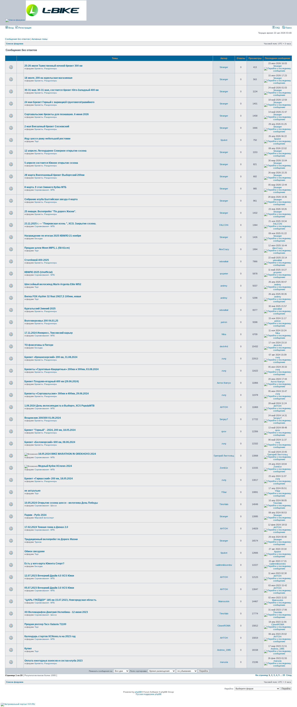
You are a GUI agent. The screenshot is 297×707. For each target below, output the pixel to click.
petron (224, 322)
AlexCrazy (224, 249)
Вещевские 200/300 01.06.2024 (42, 417)
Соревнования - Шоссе (46, 505)
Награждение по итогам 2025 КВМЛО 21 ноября (52, 235)
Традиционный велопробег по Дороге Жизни (51, 539)
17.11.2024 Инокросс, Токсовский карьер (48, 332)
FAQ (277, 28)
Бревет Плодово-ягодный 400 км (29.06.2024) (51, 381)
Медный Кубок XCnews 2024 (55, 466)
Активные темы (39, 39)
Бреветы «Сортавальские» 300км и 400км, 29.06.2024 (56, 393)
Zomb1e (224, 468)
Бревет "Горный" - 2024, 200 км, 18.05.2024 (50, 430)
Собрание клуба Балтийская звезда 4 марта (51, 199)
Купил (28, 648)
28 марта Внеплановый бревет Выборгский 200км (54, 175)
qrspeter (224, 273)
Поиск (288, 28)
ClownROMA (224, 625)
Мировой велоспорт (44, 518)
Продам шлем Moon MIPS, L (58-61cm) (47, 247)
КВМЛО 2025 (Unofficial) (38, 272)
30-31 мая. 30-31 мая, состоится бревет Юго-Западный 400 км (61, 90)
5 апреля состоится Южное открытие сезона (51, 162)
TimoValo (223, 504)
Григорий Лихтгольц (224, 455)
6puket (224, 140)
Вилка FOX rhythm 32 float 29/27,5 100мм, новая (52, 296)
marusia (224, 662)
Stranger (224, 67)
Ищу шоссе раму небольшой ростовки (47, 138)
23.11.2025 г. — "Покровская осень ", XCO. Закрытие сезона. (60, 223)
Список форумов (14, 43)
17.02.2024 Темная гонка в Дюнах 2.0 (46, 527)
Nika (224, 334)
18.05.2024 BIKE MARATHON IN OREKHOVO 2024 (67, 453)
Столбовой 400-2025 (36, 260)
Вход (11, 28)
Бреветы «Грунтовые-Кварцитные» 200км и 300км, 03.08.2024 (61, 369)
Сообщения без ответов (17, 39)
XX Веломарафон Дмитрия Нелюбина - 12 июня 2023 (56, 612)
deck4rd (224, 346)
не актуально (32, 490)
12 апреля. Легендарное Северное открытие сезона (55, 150)
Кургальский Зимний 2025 (40, 308)
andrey (223, 285)
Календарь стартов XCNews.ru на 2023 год (50, 636)
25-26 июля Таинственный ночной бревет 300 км (53, 65)
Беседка (39, 238)
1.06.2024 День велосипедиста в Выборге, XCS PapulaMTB (59, 405)
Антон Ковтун (224, 383)
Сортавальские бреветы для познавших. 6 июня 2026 (56, 114)
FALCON (223, 225)
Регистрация (24, 28)
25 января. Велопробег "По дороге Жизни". (50, 211)
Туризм (38, 542)
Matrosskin (223, 601)
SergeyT (224, 419)
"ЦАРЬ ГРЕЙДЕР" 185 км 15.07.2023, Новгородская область (60, 600)
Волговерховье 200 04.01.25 (41, 320)
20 (284, 675)
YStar (224, 492)
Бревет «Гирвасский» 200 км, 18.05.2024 (48, 478)
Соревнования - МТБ (45, 190)
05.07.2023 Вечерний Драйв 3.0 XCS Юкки (49, 587)
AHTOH (224, 407)
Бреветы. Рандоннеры (46, 68)
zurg (224, 358)
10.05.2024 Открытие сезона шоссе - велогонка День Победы (61, 502)
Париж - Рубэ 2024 (35, 515)
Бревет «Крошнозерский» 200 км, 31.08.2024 (50, 357)
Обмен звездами (34, 551)
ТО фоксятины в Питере (38, 345)
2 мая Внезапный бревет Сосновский (46, 126)
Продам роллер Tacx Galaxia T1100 (45, 624)
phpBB (138, 692)
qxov (223, 431)
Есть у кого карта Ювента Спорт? (44, 563)
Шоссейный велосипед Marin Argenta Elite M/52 (52, 284)
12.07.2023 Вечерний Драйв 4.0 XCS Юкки (49, 575)
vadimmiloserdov (224, 565)
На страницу (261, 675)
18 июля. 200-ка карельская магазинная (48, 77)
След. (289, 675)
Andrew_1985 (224, 650)
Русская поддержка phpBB (148, 694)
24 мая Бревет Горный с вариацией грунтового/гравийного (59, 102)
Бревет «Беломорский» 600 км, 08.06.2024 (49, 442)
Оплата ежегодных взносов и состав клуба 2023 (53, 660)
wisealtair (224, 261)
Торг (37, 141)
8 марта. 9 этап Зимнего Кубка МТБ (45, 187)
